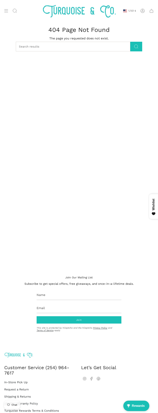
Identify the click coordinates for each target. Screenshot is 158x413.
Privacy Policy (100, 328)
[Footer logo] (18, 355)
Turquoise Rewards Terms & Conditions (31, 410)
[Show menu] (6, 11)
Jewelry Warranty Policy (21, 403)
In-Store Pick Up (16, 382)
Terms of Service (45, 330)
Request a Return (16, 389)
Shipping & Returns (17, 396)
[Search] (136, 46)
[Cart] (151, 11)
